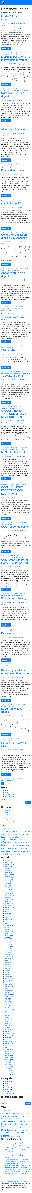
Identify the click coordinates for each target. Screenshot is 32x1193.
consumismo (20, 831)
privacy (3, 706)
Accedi (7, 790)
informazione (5, 168)
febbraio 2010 (9, 1049)
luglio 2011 (8, 1018)
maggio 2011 (8, 1021)
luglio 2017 (8, 937)
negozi (17, 485)
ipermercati (24, 842)
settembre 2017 (9, 935)
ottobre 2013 (9, 978)
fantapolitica (5, 54)
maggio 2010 (9, 1043)
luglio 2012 (8, 1000)
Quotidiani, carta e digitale (12, 94)
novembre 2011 (9, 1010)
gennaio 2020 (9, 894)
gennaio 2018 (9, 927)
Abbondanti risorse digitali (13, 274)
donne (2, 834)
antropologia (14, 829)
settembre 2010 (9, 1037)
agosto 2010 (8, 1039)
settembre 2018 (9, 913)
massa (27, 845)
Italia (3, 845)
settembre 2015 (9, 962)
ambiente (21, 309)
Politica (17, 52)
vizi (19, 854)
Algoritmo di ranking (13, 129)
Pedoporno (8, 633)
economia (15, 834)
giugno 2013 (8, 984)
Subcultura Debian (12, 375)
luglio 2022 (8, 868)
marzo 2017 (8, 945)
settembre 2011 (9, 1014)
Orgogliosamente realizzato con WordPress (14, 1182)
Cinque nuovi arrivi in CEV (14, 744)
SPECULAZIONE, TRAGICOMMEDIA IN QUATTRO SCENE (14, 414)
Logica (12, 52)
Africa (2, 829)
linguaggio (14, 373)
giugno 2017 (8, 939)
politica (3, 851)
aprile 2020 (8, 888)
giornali (18, 837)
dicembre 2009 (9, 1053)
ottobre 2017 (9, 933)
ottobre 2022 (9, 866)
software (15, 201)
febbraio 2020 (9, 892)
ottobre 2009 (9, 1057)
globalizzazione (7, 840)
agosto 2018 (8, 915)
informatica (20, 840)
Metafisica (8, 818)
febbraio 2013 (9, 990)
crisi (25, 831)
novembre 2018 (9, 909)
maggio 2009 (9, 1067)
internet (9, 201)
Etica (11, 406)
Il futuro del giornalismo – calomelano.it (17, 1160)
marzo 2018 (8, 923)
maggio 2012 (9, 1004)
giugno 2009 (8, 1065)
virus (19, 90)
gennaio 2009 (9, 1075)
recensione (10, 851)
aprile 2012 (8, 1006)
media (20, 373)
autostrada (22, 829)
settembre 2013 (9, 980)
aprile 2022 (8, 870)
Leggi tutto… (6, 48)
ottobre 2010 (9, 1035)
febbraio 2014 (9, 970)
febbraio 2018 (9, 925)
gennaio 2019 (9, 905)
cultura (28, 831)
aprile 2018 (8, 921)
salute (16, 90)
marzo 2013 (8, 988)
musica (9, 848)
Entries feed (8, 792)
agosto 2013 (8, 982)
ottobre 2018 (9, 911)
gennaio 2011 (9, 1029)
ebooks (5, 313)
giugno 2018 (8, 919)
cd (10, 485)
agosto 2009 (9, 1061)
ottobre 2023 (9, 862)
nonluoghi (15, 848)
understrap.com (19, 1183)
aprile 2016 (8, 953)
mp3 (12, 485)
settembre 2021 (9, 874)
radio (14, 557)
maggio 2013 (9, 986)
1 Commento (11, 408)
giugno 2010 (8, 1041)
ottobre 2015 (9, 960)
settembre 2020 (10, 880)
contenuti (4, 557)
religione (20, 851)
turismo (16, 854)
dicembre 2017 (9, 929)
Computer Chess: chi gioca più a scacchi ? (14, 236)
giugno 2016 (8, 951)
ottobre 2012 (9, 996)
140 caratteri (9, 350)
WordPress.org (9, 796)
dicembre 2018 (9, 907)
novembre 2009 (9, 1055)
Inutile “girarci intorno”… (9, 18)
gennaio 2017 (9, 949)
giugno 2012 (8, 1002)
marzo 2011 (8, 1025)
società (3, 524)
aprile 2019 (8, 901)
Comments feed (9, 794)
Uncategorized (5, 166)
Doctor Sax (4, 423)
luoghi (23, 845)
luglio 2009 (8, 1063)
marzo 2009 (8, 1071)
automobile (4, 485)
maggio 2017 (9, 941)
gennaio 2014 (9, 972)
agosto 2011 (8, 1016)
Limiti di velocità (11, 203)
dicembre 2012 (9, 992)
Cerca (3, 799)
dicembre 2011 (9, 1008)
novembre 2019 (9, 896)
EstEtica (12, 371)
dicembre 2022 (9, 864)
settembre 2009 (10, 1059)
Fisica (11, 88)
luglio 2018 (8, 917)
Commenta (13, 54)
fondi (2, 449)
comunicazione (6, 373)
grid (28, 268)
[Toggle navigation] (28, 2)
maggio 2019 (9, 899)
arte (18, 829)
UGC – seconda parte (14, 526)
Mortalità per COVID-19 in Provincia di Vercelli (15, 58)
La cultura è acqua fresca (12, 710)
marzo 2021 (8, 876)
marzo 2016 (8, 955)
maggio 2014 (9, 964)
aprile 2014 (8, 966)
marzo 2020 (8, 890)
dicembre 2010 (9, 1031)
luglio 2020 (8, 884)
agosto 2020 (9, 882)
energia (23, 834)
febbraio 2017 (9, 947)
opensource (23, 848)
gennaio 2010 (9, 1051)
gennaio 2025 (9, 860)
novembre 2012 (9, 994)
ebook (3, 348)
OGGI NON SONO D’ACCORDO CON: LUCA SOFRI (12, 490)
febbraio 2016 (9, 957)
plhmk (3, 25)
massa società (5, 270)
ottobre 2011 (8, 1012)
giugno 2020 (8, 886)
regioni (15, 851)
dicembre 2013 (9, 974)
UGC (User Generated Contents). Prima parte (15, 561)
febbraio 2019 (9, 903)
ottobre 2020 (9, 878)
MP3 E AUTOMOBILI (13, 452)
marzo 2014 (8, 968)
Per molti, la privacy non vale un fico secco (15, 672)
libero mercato (9, 845)
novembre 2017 (9, 931)
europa (26, 834)
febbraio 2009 (9, 1073)
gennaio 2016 (9, 958)
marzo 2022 (8, 872)
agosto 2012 (8, 998)
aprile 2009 (8, 1069)
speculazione (14, 449)
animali (3, 666)
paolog (21, 64)
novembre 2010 (9, 1033)
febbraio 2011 (9, 1027)
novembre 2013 (9, 976)
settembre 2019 (9, 897)
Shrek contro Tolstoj (13, 598)
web (8, 631)
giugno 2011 (8, 1019)
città (6, 831)
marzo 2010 (8, 1047)
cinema (2, 831)
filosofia (3, 201)
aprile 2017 (8, 943)
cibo (7, 666)
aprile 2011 (8, 1023)
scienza (3, 631)
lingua (14, 845)
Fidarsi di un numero (13, 170)
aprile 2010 (8, 1045)
